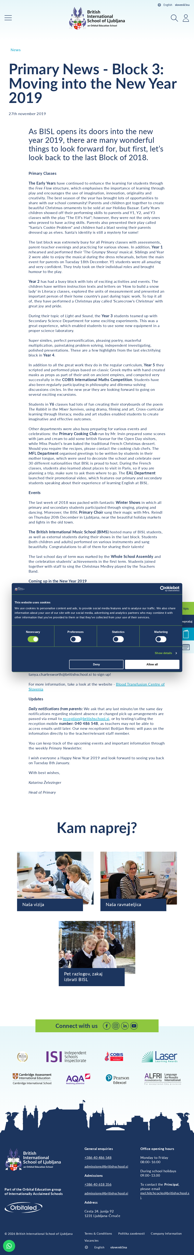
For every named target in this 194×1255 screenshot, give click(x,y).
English (167, 4)
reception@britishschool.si (86, 718)
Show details (163, 653)
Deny (96, 664)
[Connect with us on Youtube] (134, 1026)
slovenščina (182, 4)
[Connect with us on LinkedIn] (125, 1026)
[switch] (75, 639)
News (16, 49)
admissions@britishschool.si (106, 1166)
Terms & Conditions (98, 1233)
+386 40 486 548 (98, 1157)
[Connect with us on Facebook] (106, 1026)
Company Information (166, 1233)
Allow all (152, 664)
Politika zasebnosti (131, 1233)
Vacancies (91, 1240)
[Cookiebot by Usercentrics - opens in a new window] (162, 589)
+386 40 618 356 (98, 1184)
